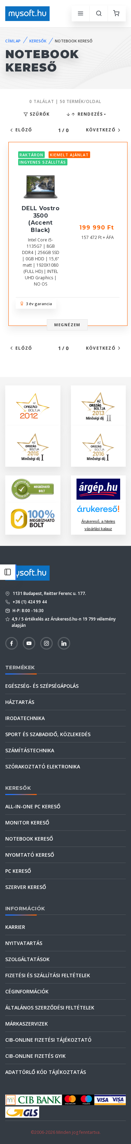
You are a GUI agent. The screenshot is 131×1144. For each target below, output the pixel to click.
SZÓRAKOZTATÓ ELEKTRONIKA (42, 766)
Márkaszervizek (26, 1023)
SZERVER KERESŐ (25, 887)
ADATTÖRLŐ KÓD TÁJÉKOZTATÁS (45, 1072)
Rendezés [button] (89, 114)
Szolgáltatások (27, 959)
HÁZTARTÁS (19, 702)
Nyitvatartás (23, 943)
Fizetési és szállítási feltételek (47, 975)
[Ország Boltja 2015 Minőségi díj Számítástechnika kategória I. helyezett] (32, 445)
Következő (101, 130)
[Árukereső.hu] (98, 511)
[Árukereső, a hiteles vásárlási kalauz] (33, 488)
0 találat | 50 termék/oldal (65, 101)
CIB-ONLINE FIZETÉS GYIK (35, 1056)
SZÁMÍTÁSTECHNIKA (29, 750)
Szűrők (39, 114)
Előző (23, 130)
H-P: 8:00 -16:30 (28, 611)
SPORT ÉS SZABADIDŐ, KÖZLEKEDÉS (47, 734)
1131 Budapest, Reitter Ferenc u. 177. (49, 593)
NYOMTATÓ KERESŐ (29, 854)
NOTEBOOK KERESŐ (29, 838)
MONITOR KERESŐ (27, 822)
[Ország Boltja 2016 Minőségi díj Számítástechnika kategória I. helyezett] (98, 445)
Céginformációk (27, 991)
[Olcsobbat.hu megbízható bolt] (33, 519)
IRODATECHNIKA (25, 718)
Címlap (13, 40)
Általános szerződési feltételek (49, 1007)
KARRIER (15, 927)
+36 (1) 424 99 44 (29, 602)
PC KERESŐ (18, 871)
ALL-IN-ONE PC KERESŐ (32, 806)
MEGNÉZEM (67, 324)
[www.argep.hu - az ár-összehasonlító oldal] (99, 489)
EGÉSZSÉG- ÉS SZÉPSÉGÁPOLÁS (42, 686)
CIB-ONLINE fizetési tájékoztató (48, 1039)
